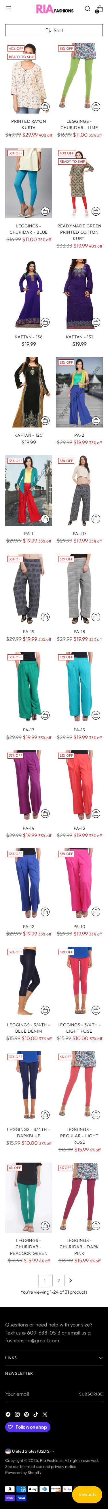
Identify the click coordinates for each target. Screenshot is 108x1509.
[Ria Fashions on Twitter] (45, 1415)
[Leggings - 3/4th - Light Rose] (79, 982)
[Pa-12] (28, 883)
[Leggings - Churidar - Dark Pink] (79, 1198)
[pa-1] (28, 490)
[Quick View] (45, 107)
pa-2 (79, 435)
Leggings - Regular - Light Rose (79, 1136)
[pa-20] (79, 490)
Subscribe (91, 1394)
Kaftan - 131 (79, 337)
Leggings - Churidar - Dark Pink (79, 1247)
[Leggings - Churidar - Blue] (28, 183)
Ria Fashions (51, 1460)
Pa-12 (29, 926)
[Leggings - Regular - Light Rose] (79, 1086)
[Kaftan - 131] (79, 294)
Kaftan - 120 (28, 435)
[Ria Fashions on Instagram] (17, 1415)
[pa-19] (28, 589)
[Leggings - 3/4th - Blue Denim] (28, 982)
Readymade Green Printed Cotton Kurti (79, 232)
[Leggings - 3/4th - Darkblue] (28, 1086)
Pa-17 (29, 730)
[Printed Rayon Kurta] (28, 78)
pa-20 (79, 533)
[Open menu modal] (8, 9)
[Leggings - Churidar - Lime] (79, 78)
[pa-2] (79, 392)
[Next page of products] (70, 1280)
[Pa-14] (28, 785)
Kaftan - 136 (29, 337)
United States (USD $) (31, 1451)
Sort (58, 30)
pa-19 (29, 631)
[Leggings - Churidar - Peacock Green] (28, 1198)
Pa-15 (79, 730)
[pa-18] (79, 589)
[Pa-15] (79, 687)
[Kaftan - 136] (28, 294)
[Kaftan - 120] (28, 392)
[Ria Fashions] (54, 8)
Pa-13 (79, 828)
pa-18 (79, 631)
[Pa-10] (79, 883)
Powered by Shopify (23, 1472)
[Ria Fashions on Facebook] (8, 1415)
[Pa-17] (28, 687)
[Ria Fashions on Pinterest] (27, 1415)
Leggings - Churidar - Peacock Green (29, 1247)
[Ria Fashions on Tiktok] (36, 1415)
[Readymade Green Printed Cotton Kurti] (79, 183)
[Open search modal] (87, 9)
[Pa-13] (79, 785)
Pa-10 (79, 926)
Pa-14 (29, 828)
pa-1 (28, 533)
